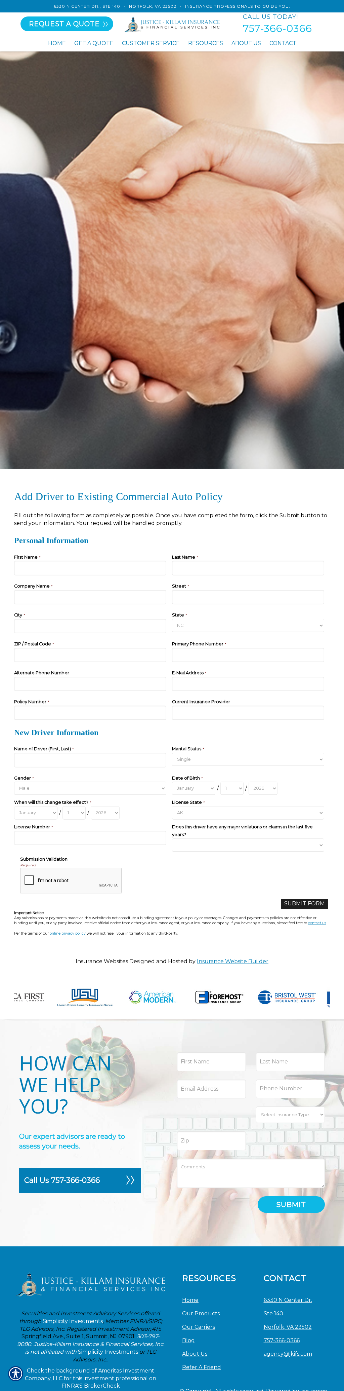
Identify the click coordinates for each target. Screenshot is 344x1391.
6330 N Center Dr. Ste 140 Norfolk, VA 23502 (288, 1313)
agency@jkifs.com (288, 1354)
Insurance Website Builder (232, 961)
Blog (188, 1340)
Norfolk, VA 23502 (152, 6)
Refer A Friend (201, 1367)
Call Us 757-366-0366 (62, 1180)
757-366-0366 (277, 28)
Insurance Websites (102, 961)
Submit (291, 1204)
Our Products (201, 1313)
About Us (194, 1354)
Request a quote (64, 24)
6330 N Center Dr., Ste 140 (87, 6)
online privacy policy (68, 933)
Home (190, 1300)
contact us (317, 923)
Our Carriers (198, 1327)
